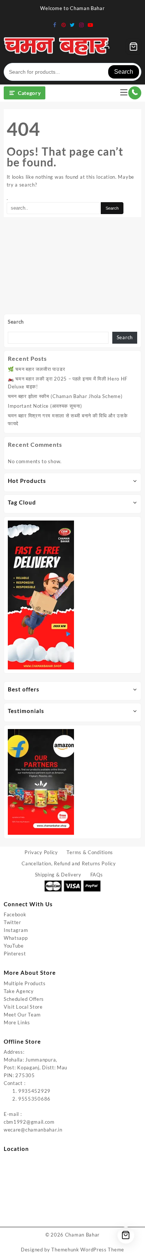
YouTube (14, 946)
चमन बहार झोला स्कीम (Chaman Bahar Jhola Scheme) (65, 396)
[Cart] (133, 46)
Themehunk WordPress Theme (87, 1250)
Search (123, 72)
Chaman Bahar (82, 1235)
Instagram (16, 930)
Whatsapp (16, 938)
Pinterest (15, 954)
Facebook (15, 914)
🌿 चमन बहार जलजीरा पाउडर (36, 369)
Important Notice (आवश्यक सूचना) (45, 406)
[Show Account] (106, 46)
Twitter (12, 922)
